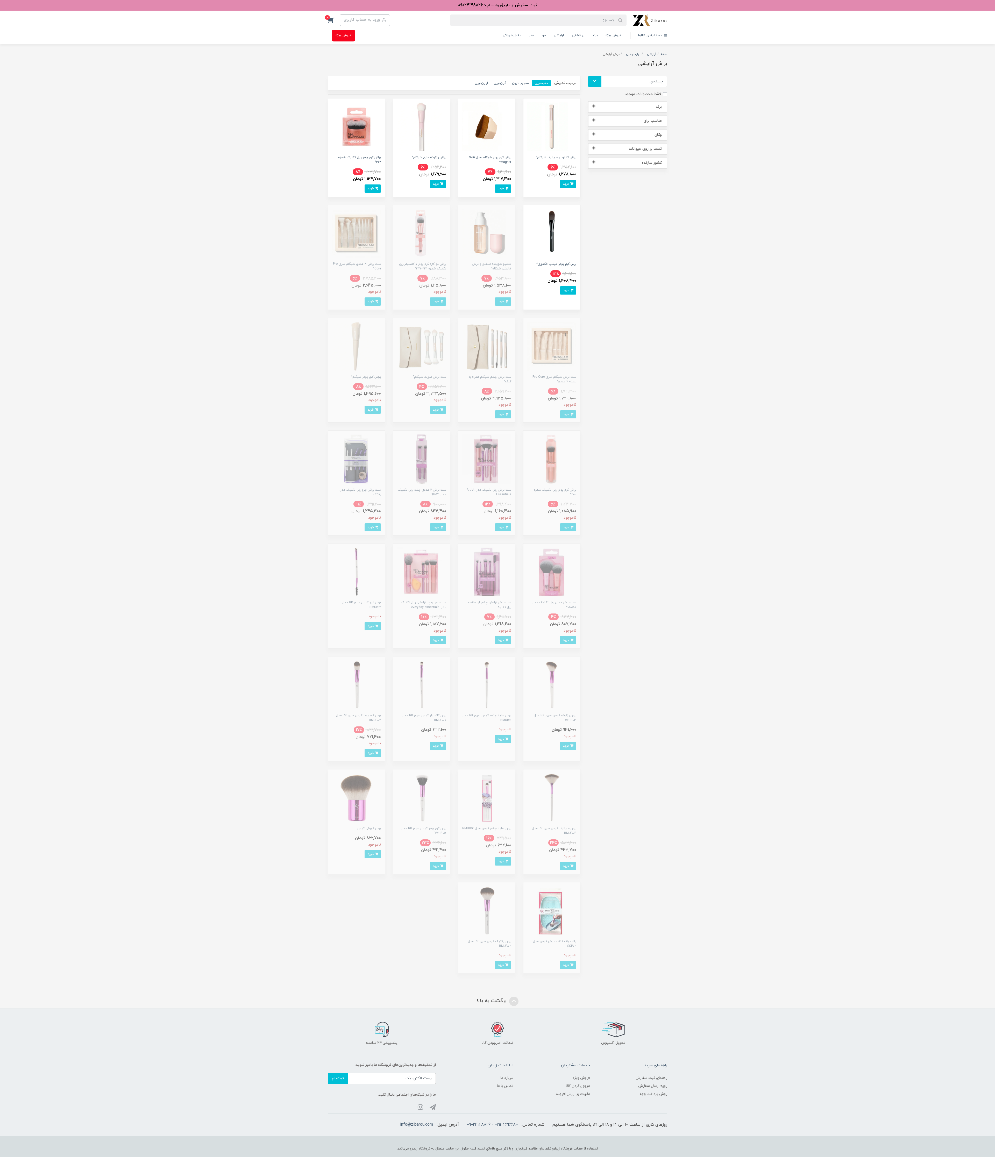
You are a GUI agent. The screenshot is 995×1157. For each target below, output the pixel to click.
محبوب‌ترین (520, 83)
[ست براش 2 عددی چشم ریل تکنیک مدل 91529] (421, 458)
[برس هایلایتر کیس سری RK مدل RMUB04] (551, 797)
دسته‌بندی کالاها (650, 35)
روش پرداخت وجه (653, 1093)
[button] (334, 20)
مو (544, 35)
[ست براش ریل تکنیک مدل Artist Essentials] (486, 458)
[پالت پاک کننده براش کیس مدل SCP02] (551, 910)
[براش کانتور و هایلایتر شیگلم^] (551, 126)
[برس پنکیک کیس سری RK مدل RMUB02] (486, 910)
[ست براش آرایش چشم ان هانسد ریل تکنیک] (486, 571)
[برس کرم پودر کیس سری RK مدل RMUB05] (421, 797)
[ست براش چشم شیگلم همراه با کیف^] (486, 346)
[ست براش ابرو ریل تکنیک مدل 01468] (356, 458)
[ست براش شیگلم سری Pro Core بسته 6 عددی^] (551, 346)
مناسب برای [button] (653, 120)
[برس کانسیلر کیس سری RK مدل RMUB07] (421, 684)
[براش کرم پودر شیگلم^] (356, 346)
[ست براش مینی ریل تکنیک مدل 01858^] (551, 571)
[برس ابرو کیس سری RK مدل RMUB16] (356, 571)
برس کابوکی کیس (369, 828)
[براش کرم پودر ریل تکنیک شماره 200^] (551, 458)
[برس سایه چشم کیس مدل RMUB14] (486, 797)
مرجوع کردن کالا (578, 1085)
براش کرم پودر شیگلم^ (366, 377)
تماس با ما (505, 1085)
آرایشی (559, 35)
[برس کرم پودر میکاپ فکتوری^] (551, 233)
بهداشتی (578, 35)
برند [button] (659, 106)
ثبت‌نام (338, 1078)
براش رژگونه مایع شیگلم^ (429, 157)
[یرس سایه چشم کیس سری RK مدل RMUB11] (486, 684)
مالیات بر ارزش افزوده (573, 1093)
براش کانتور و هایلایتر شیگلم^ (556, 157)
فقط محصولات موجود (643, 94)
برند (595, 35)
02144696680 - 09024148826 (492, 1124)
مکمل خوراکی (512, 35)
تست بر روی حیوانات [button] (645, 148)
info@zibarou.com (416, 1124)
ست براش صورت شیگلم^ (429, 377)
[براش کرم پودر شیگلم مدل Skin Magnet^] (486, 126)
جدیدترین (541, 83)
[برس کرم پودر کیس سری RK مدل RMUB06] (356, 684)
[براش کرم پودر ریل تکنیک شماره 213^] (356, 126)
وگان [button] (658, 134)
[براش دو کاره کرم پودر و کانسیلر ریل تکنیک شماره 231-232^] (421, 233)
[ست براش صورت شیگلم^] (421, 346)
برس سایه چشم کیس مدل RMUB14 (486, 828)
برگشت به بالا (492, 1001)
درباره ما (506, 1077)
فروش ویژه (613, 35)
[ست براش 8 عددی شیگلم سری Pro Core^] (356, 233)
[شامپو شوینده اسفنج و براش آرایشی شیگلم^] (486, 233)
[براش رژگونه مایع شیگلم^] (421, 126)
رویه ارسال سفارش (652, 1085)
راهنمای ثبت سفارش (651, 1077)
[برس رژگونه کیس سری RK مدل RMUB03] (551, 684)
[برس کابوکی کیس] (356, 797)
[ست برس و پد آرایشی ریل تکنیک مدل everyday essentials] (421, 571)
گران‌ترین (500, 83)
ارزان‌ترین (481, 83)
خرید (566, 183)
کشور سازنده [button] (652, 162)
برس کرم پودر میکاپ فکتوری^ (556, 264)
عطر (532, 35)
